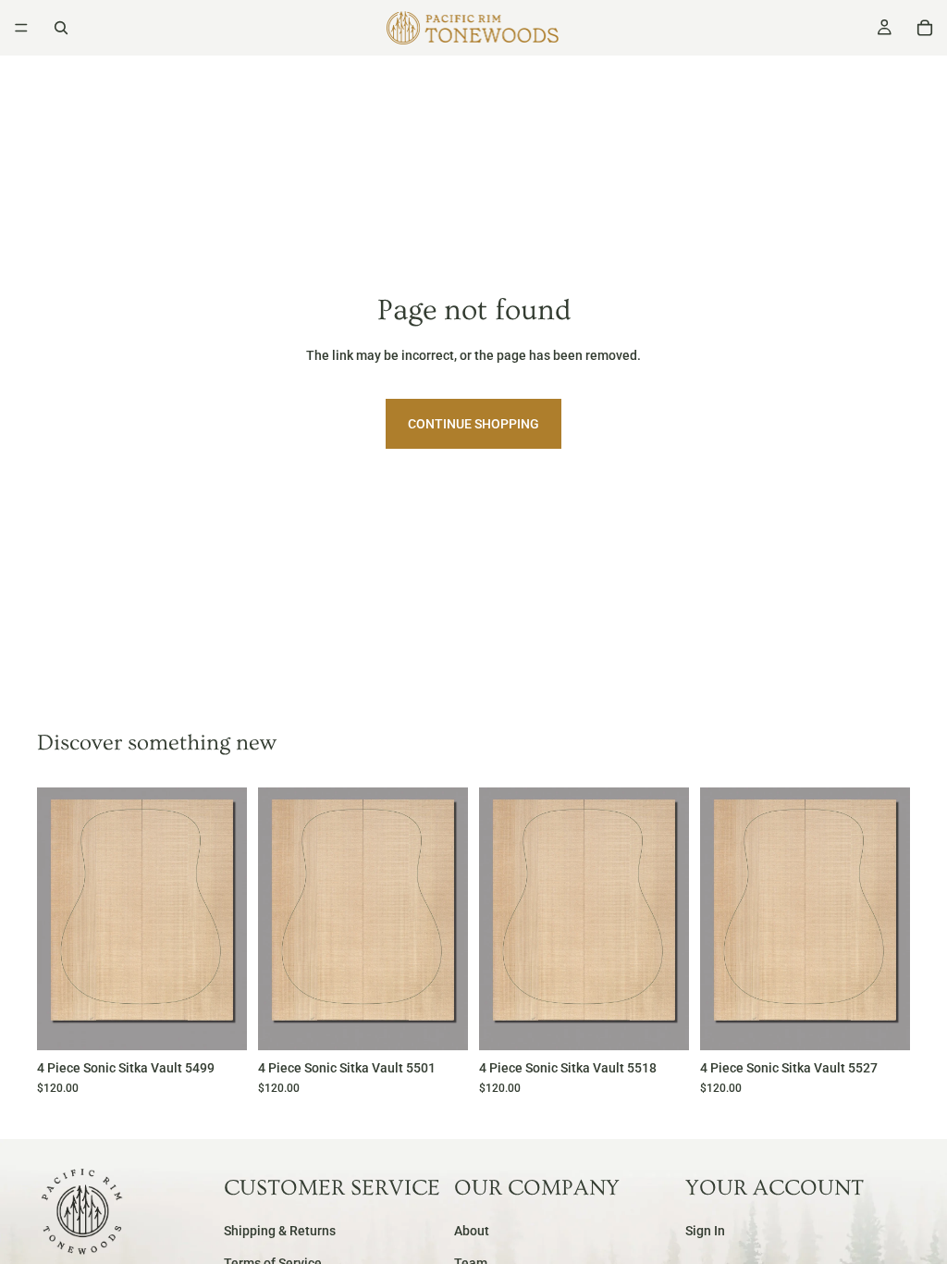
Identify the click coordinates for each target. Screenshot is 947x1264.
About (471, 1231)
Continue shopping (473, 423)
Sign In (705, 1231)
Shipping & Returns (280, 1231)
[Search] (61, 27)
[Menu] (21, 27)
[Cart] (924, 27)
